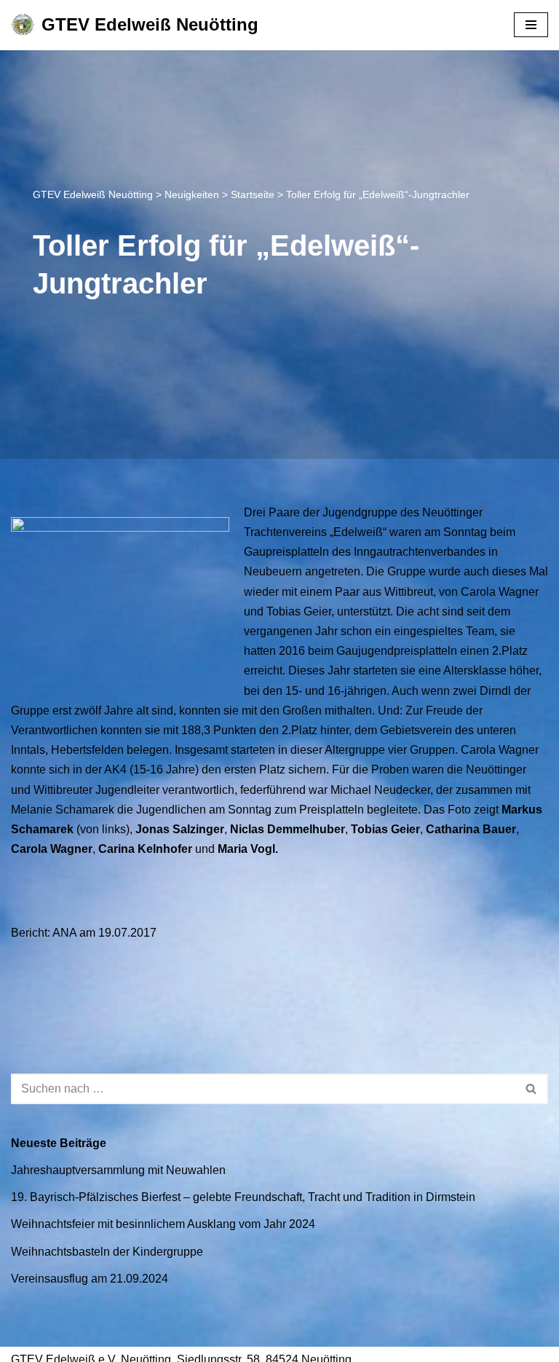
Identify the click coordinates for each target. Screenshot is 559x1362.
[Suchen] (531, 1089)
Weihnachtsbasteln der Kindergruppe (107, 1251)
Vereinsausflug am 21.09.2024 (89, 1278)
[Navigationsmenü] (531, 24)
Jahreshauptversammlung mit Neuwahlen (118, 1170)
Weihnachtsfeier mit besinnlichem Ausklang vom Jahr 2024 (163, 1224)
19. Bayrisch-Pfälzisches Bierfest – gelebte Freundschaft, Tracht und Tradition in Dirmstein (243, 1197)
